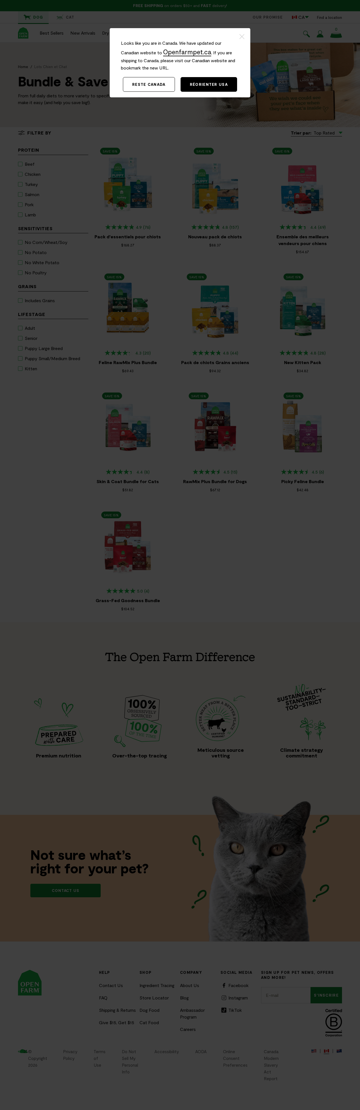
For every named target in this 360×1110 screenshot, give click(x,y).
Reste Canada (149, 84)
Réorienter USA (209, 84)
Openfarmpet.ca (187, 51)
